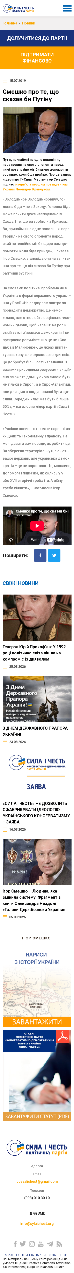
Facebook (40, 555)
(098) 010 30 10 (37, 1198)
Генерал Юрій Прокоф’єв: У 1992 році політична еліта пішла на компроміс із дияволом (34, 653)
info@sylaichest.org (37, 1223)
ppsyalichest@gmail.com (37, 1181)
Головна (10, 23)
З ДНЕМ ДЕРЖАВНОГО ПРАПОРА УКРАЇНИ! (35, 731)
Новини (28, 23)
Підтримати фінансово (37, 58)
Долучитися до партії (37, 38)
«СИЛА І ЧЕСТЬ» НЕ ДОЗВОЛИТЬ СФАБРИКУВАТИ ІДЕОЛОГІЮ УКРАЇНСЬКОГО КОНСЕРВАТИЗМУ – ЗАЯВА (36, 812)
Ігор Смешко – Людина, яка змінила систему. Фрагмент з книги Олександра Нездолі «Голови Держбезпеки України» (34, 900)
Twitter (54, 555)
